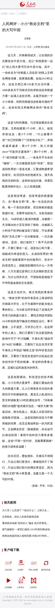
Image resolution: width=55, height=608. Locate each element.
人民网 (3, 14)
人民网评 (22, 14)
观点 (12, 14)
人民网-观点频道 (41, 47)
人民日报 (8, 570)
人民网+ (20, 570)
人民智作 (33, 587)
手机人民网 (33, 570)
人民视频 (8, 587)
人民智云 (20, 587)
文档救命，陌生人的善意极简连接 (20, 516)
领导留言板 (45, 570)
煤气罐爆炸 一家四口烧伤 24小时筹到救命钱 (26, 529)
